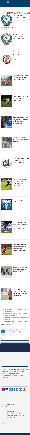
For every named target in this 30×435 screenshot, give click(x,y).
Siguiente (21, 332)
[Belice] (3, 389)
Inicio (3, 329)
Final (3, 334)
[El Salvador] (10, 389)
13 (6, 332)
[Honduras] (17, 389)
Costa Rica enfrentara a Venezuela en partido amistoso (21, 160)
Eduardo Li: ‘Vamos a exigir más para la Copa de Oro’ (20, 269)
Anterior (9, 329)
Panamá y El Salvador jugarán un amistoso (16, 321)
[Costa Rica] (7, 389)
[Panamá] (24, 389)
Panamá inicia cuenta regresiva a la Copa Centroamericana (21, 77)
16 (16, 332)
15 (13, 332)
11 (25, 329)
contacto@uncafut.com (12, 420)
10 (22, 329)
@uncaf (8, 423)
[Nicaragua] (20, 389)
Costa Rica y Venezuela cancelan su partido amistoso (20, 57)
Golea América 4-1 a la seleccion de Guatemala (20, 98)
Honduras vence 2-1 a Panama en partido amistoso (20, 140)
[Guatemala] (13, 389)
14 (9, 332)
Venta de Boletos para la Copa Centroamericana (19, 36)
